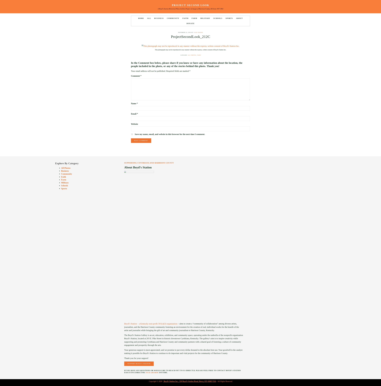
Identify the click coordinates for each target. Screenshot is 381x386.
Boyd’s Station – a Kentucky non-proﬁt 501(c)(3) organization (150, 324)
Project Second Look (190, 5)
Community (66, 174)
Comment (136, 76)
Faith (63, 177)
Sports (64, 188)
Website (134, 124)
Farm (199, 55)
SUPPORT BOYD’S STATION (139, 363)
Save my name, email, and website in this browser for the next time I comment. (170, 134)
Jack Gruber (151, 372)
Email (134, 114)
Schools (64, 185)
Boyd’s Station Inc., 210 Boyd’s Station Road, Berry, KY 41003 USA (190, 381)
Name (134, 103)
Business (65, 171)
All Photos (192, 55)
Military (65, 183)
